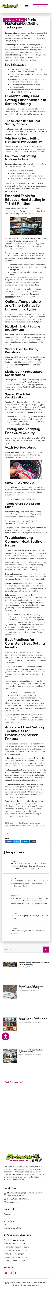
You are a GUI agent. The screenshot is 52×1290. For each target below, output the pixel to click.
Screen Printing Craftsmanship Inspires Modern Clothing (31, 987)
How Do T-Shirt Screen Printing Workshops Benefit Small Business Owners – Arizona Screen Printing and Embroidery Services (29, 883)
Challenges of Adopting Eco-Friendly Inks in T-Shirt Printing (29, 917)
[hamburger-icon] (26, 6)
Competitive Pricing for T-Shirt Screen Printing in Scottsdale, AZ (28, 932)
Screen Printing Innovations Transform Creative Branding (34, 963)
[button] (9, 841)
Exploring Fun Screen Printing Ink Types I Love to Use (32, 1051)
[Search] (46, 950)
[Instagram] (11, 1273)
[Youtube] (6, 1273)
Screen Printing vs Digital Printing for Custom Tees (33, 1019)
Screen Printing (15, 20)
